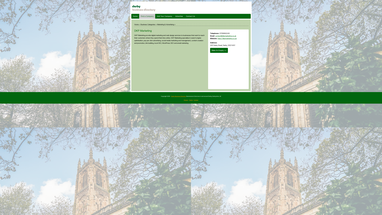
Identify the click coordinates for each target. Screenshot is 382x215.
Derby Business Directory (178, 96)
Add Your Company (164, 16)
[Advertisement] (169, 67)
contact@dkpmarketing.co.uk (225, 36)
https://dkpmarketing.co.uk (227, 39)
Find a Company (147, 16)
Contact (196, 100)
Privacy (186, 100)
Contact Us (190, 16)
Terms (191, 100)
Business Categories (148, 24)
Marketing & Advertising (165, 24)
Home (135, 16)
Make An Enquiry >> (219, 50)
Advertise (179, 16)
